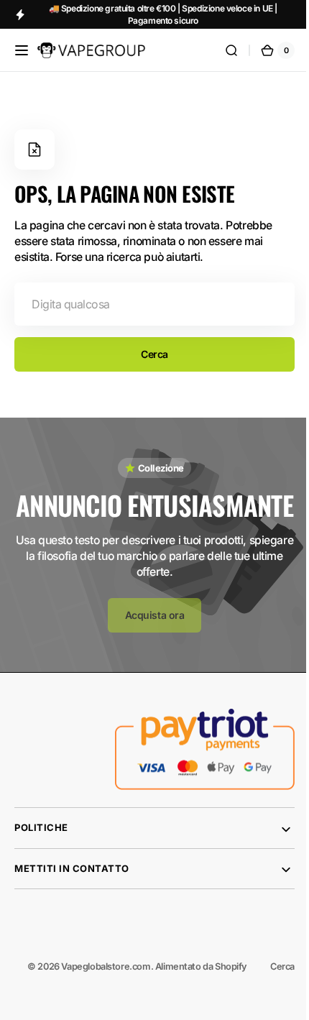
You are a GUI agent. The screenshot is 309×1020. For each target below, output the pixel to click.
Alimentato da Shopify (190, 998)
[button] (21, 50)
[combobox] (149, 304)
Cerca (149, 354)
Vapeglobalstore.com (94, 998)
